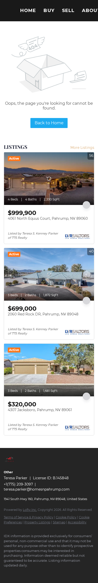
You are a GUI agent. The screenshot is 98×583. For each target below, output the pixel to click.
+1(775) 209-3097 (18, 484)
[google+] (16, 572)
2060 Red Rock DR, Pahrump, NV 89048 (43, 314)
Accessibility (77, 522)
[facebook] (6, 572)
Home (28, 10)
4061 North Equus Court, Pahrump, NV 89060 (48, 218)
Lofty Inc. (30, 510)
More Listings (82, 147)
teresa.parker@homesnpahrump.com (37, 489)
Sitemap (59, 522)
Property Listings (37, 522)
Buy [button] (48, 10)
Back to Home (49, 123)
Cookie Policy (66, 517)
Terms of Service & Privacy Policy (28, 517)
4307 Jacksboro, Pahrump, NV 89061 (40, 410)
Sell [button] (68, 10)
